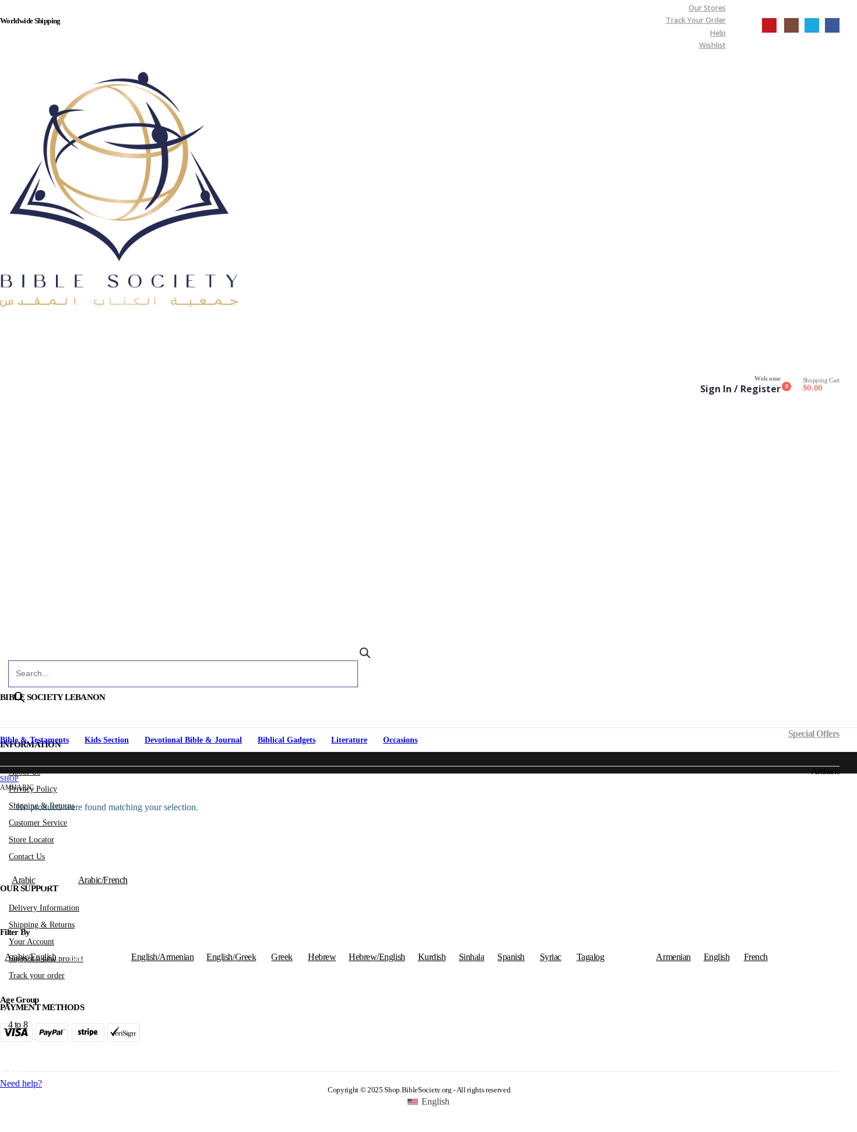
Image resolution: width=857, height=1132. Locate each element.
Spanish (511, 957)
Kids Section (107, 740)
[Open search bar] (365, 656)
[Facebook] (832, 25)
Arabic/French (103, 880)
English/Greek (231, 957)
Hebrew (322, 957)
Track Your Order (696, 20)
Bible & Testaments (34, 740)
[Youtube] (769, 25)
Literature (349, 740)
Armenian (673, 957)
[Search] (19, 698)
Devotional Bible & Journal (193, 740)
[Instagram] (791, 25)
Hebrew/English (377, 957)
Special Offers (814, 734)
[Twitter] (812, 25)
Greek (282, 957)
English (717, 957)
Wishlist (712, 45)
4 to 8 (17, 1024)
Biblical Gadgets (286, 740)
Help (718, 33)
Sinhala (471, 957)
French (756, 957)
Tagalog (591, 957)
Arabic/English (30, 957)
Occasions (400, 740)
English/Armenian (162, 957)
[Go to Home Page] (4, 770)
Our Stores (707, 8)
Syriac (550, 957)
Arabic (23, 880)
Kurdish (432, 957)
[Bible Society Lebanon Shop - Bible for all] (122, 186)
